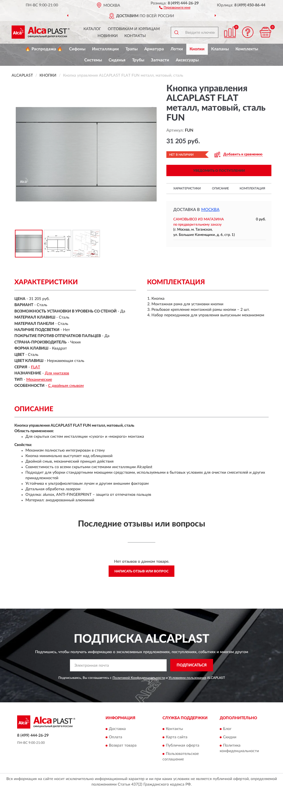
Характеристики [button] (187, 188)
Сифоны (77, 49)
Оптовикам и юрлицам (134, 29)
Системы (93, 60)
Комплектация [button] (252, 188)
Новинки (108, 36)
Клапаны (220, 49)
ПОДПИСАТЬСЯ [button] (192, 665)
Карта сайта (176, 737)
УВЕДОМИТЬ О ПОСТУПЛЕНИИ (219, 170)
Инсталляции (105, 49)
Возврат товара (123, 745)
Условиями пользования (187, 677)
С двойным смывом (66, 386)
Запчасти (160, 60)
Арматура (154, 49)
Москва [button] (210, 210)
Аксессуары (187, 60)
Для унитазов (57, 373)
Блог (227, 729)
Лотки (177, 49)
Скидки (229, 737)
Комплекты (246, 49)
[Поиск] (176, 32)
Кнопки (197, 49)
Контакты (135, 36)
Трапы (131, 49)
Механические (39, 380)
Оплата (115, 737)
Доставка (117, 729)
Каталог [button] (92, 29)
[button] (174, 7)
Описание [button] (220, 188)
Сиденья (117, 60)
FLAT (35, 367)
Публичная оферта (182, 745)
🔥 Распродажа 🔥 (43, 49)
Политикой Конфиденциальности (138, 677)
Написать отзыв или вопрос (141, 571)
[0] (265, 32)
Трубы (138, 60)
